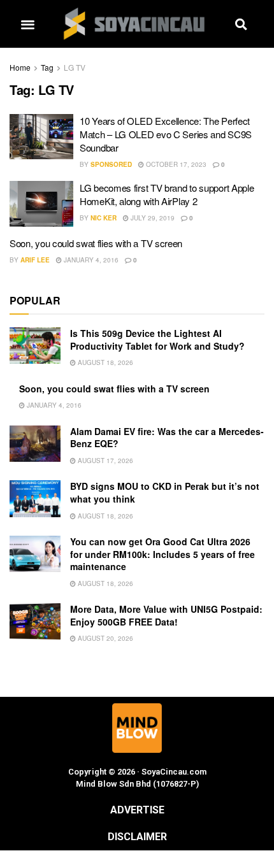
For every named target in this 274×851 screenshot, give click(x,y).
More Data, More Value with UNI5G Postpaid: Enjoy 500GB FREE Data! (166, 615)
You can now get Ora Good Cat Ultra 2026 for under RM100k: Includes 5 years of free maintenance (162, 554)
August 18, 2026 (104, 362)
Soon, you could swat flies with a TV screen (96, 243)
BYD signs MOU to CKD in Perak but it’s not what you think (164, 492)
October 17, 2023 (175, 164)
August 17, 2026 (104, 460)
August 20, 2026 (104, 638)
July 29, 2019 (152, 217)
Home (20, 67)
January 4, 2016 (90, 259)
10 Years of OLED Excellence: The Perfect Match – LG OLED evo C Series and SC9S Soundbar (166, 134)
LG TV (74, 67)
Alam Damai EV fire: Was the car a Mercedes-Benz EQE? (167, 437)
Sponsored (111, 164)
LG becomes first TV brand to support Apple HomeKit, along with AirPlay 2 (167, 194)
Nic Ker (103, 217)
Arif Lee (35, 259)
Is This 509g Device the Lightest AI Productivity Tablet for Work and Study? (157, 339)
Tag (47, 67)
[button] (27, 24)
